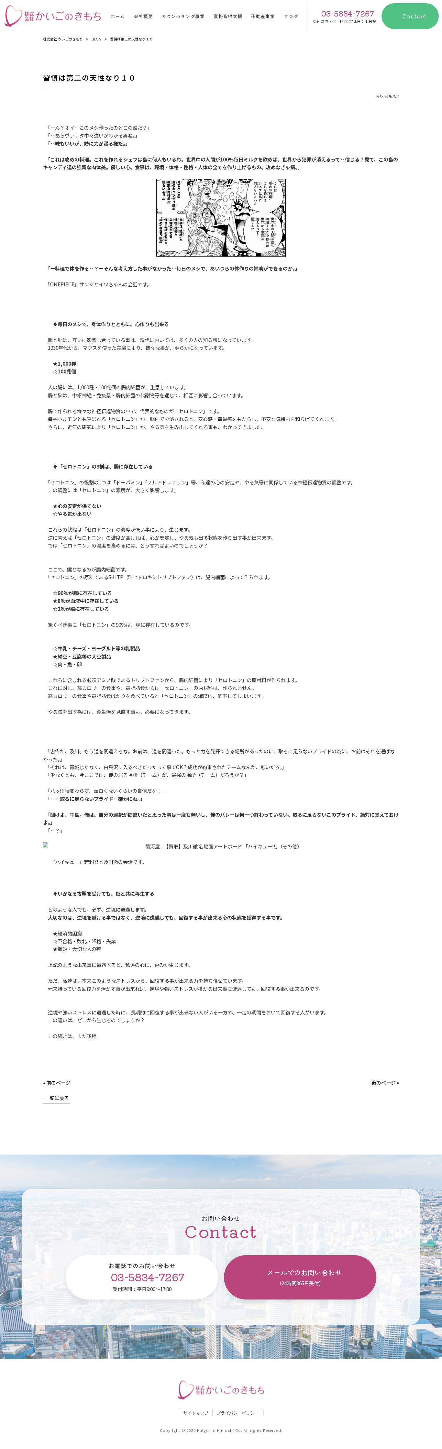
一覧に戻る (57, 1097)
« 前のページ (57, 1082)
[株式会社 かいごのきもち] (53, 16)
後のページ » (385, 1082)
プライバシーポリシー (237, 1413)
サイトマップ (195, 1413)
